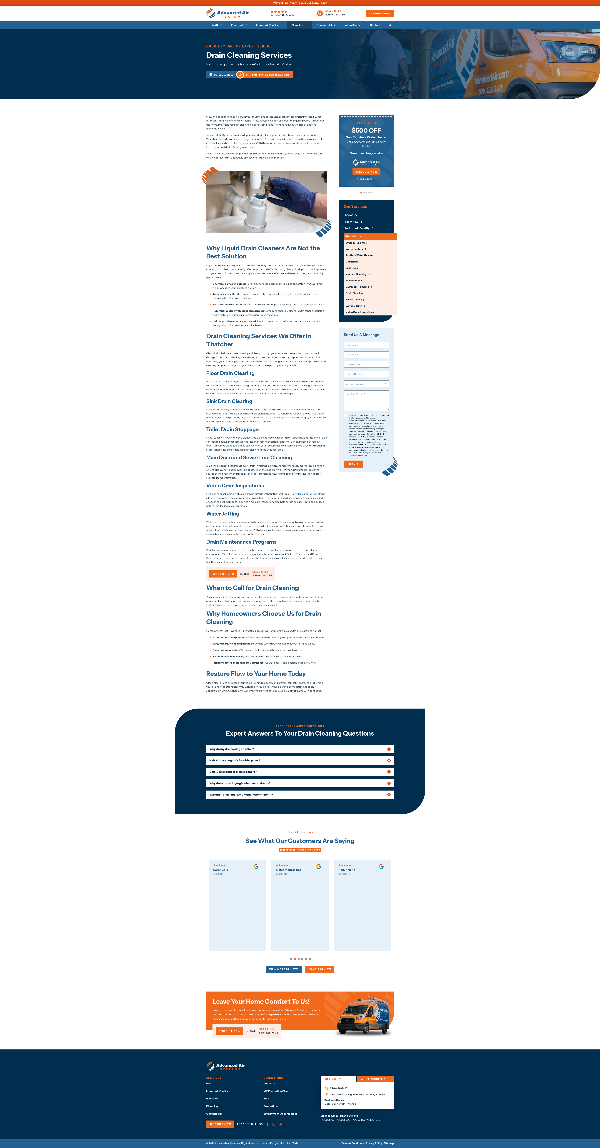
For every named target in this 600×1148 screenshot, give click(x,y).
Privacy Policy (367, 452)
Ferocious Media (289, 1143)
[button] (390, 24)
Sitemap (389, 1143)
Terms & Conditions (352, 1143)
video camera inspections (310, 493)
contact (262, 153)
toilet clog (321, 437)
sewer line (241, 469)
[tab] (338, 1079)
